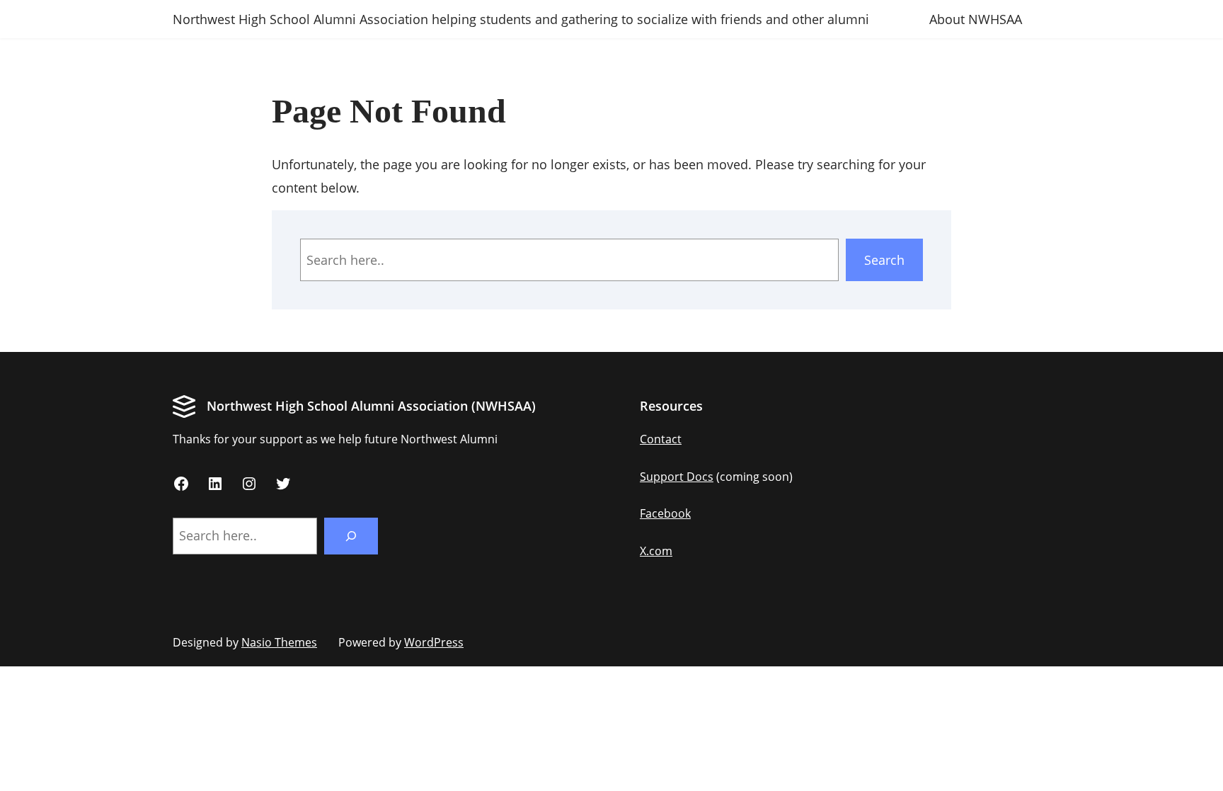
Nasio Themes (279, 642)
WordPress (434, 642)
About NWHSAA (975, 19)
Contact (661, 439)
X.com (656, 551)
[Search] (351, 536)
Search (884, 259)
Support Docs (676, 476)
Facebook (665, 513)
